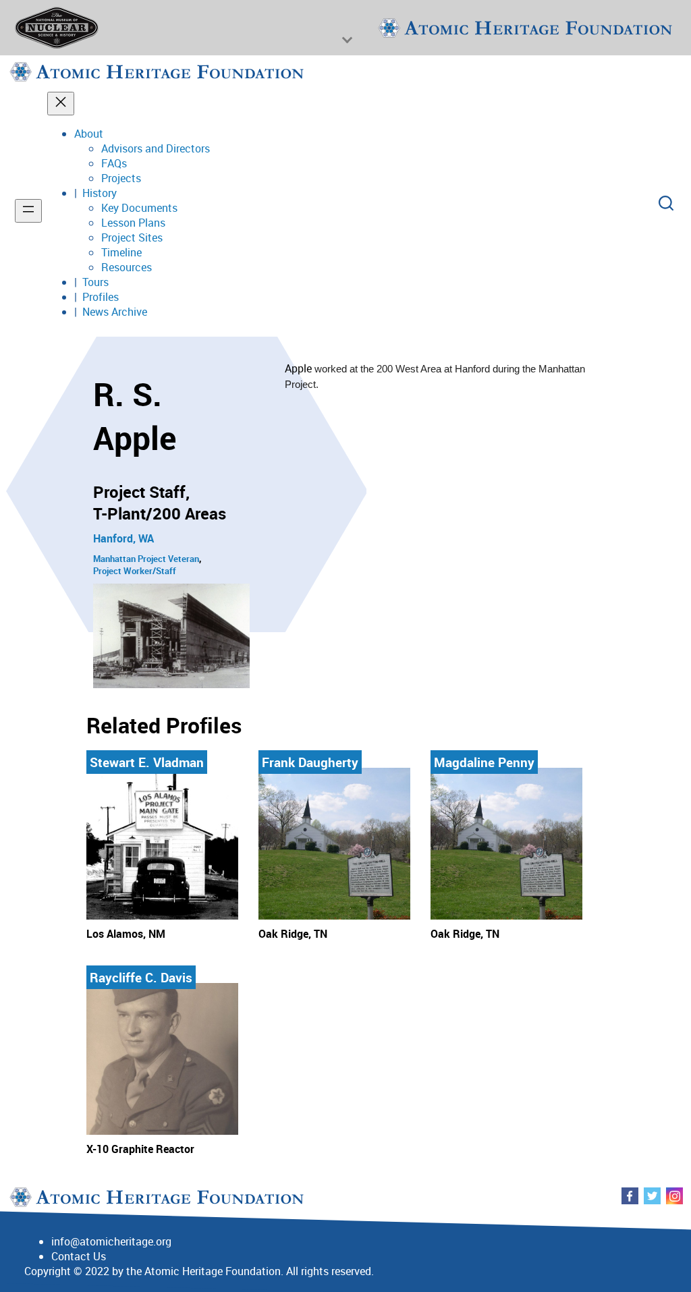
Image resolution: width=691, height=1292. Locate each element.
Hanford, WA (123, 538)
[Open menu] (28, 211)
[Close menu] (60, 103)
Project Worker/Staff (134, 571)
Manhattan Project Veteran (146, 559)
